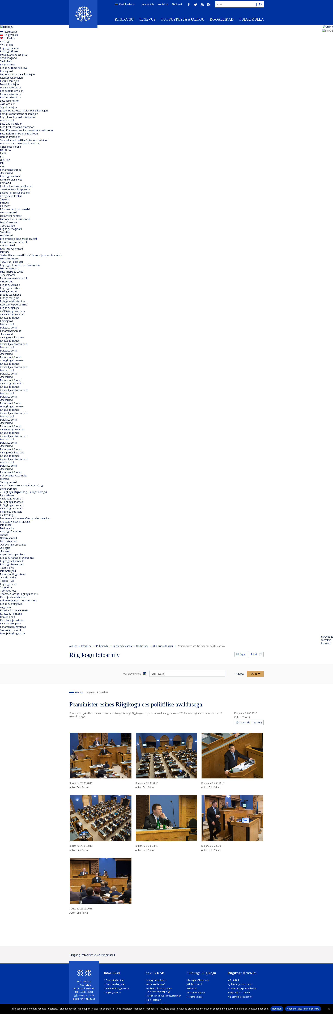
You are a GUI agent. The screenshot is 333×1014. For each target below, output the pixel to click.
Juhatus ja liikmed (10, 317)
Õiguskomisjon (8, 107)
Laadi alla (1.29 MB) (251, 722)
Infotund (5, 252)
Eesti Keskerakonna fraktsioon (17, 127)
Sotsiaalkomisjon (9, 100)
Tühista (239, 673)
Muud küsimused (9, 258)
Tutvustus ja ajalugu (182, 19)
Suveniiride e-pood (10, 630)
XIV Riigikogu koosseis (12, 311)
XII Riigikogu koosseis (12, 337)
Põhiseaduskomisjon (11, 90)
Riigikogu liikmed (9, 51)
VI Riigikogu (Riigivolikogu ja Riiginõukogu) (23, 492)
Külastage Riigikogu (11, 613)
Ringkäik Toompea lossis (14, 610)
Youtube (202, 4)
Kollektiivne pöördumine (13, 304)
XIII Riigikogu (142, 646)
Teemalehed (7, 567)
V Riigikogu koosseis (11, 498)
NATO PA (5, 150)
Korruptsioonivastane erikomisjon (19, 113)
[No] (328, 1009)
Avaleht (73, 646)
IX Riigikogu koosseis (11, 406)
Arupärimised (7, 245)
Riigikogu (124, 19)
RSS (208, 4)
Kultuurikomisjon (9, 81)
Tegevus (147, 19)
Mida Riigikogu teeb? (11, 271)
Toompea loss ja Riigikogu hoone (19, 594)
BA (1, 156)
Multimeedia (7, 528)
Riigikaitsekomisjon (11, 97)
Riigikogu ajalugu (9, 307)
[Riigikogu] (83, 14)
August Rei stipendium (12, 554)
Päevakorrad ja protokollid (15, 209)
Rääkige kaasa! (8, 291)
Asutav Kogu (7, 515)
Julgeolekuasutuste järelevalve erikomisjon (24, 110)
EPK (2, 166)
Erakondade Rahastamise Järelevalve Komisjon (159, 990)
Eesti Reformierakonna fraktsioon (19, 133)
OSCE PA (5, 159)
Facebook (188, 4)
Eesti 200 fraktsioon (11, 123)
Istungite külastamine (198, 980)
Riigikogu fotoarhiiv (11, 531)
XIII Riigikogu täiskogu (162, 646)
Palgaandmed (7, 64)
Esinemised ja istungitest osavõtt (18, 238)
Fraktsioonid (7, 120)
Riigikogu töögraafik (11, 229)
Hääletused (6, 235)
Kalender (5, 206)
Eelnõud (4, 202)
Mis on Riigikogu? (9, 268)
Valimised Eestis (155, 984)
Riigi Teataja (153, 999)
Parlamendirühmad (10, 169)
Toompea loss (8, 590)
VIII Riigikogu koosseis (12, 429)
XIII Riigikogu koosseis (12, 314)
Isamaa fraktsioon (10, 136)
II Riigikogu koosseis (11, 508)
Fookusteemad (8, 541)
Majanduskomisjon (11, 87)
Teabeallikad (7, 580)
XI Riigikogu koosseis (11, 360)
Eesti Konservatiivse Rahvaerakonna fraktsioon (26, 130)
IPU (2, 163)
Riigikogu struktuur (10, 288)
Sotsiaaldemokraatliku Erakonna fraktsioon (24, 140)
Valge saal (5, 607)
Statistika (5, 232)
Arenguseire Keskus (11, 196)
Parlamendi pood (197, 992)
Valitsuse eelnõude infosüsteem (162, 995)
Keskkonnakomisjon (11, 77)
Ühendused (6, 173)
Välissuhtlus (6, 281)
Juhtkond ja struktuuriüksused (16, 186)
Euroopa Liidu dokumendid (15, 219)
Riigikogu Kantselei (10, 176)
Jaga (242, 654)
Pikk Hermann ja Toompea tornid (18, 600)
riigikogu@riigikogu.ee (84, 998)
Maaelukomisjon (9, 84)
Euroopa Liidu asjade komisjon (17, 74)
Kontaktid (163, 4)
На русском (11, 35)
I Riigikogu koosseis (11, 511)
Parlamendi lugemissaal (13, 574)
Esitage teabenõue (10, 294)
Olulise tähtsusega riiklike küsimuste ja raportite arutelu (31, 255)
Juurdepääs (148, 4)
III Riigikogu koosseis (11, 505)
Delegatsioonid (8, 327)
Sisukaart (177, 4)
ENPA (3, 153)
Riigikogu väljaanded (11, 561)
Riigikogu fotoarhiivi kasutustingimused (93, 955)
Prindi (254, 654)
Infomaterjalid (8, 571)
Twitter (195, 4)
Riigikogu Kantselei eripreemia (17, 557)
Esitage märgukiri (9, 298)
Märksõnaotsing (9, 222)
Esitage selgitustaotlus (12, 301)
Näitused (192, 988)
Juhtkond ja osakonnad (240, 984)
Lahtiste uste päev (10, 623)
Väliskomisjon (7, 104)
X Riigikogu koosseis (11, 383)
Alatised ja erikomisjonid (13, 344)
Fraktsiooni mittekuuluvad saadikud (20, 143)
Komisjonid (6, 71)
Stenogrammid (8, 212)
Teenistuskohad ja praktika (15, 189)
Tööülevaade (7, 225)
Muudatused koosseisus (13, 54)
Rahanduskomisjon (11, 94)
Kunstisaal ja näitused (12, 620)
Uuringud (5, 547)
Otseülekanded (8, 538)
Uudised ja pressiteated (13, 544)
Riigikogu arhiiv (8, 584)
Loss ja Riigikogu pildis (12, 633)
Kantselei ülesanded (11, 179)
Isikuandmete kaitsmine (241, 996)
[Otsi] (260, 4)
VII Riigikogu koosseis (12, 452)
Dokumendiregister (11, 215)
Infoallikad (222, 19)
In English (9, 38)
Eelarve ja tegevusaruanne (15, 192)
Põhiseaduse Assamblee (13, 475)
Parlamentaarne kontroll (13, 242)
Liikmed (4, 478)
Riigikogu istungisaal (11, 603)
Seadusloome (7, 275)
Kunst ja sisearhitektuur (13, 597)
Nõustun (277, 1008)
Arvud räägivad (8, 58)
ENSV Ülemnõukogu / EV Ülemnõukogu (22, 485)
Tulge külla (251, 19)
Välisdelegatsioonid (11, 146)
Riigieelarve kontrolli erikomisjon (18, 117)
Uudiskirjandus (8, 577)
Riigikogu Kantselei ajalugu (15, 521)
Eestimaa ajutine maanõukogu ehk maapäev (25, 518)
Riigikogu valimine (10, 284)
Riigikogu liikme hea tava (14, 67)
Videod (4, 534)
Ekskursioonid (7, 617)
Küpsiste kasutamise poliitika (303, 1008)
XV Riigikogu (7, 44)
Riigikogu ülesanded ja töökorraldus (20, 265)
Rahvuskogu (7, 495)
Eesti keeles (125, 4)
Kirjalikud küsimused (11, 248)
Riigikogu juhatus (9, 48)
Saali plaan (6, 61)
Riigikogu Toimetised (11, 564)
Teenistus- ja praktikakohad (243, 988)
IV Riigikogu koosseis (11, 501)
